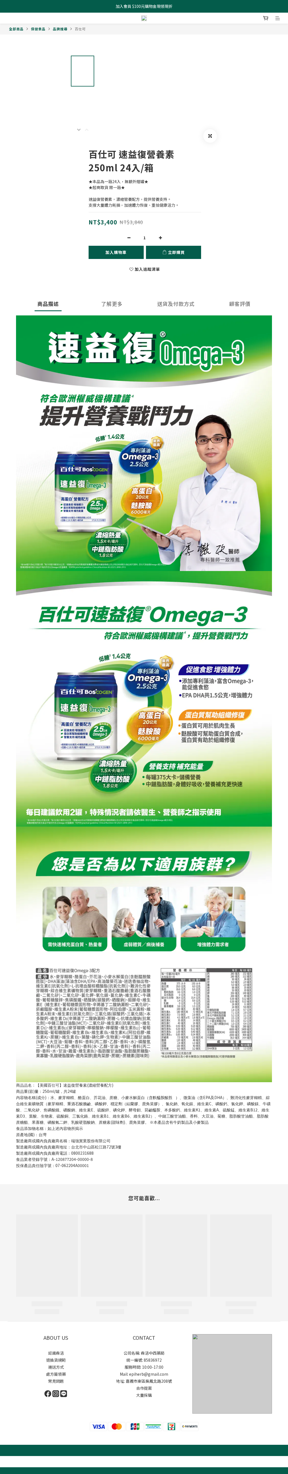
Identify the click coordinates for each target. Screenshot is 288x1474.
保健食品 (38, 28)
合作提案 (144, 1388)
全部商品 (16, 28)
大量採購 (144, 1395)
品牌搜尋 (60, 28)
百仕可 (80, 28)
